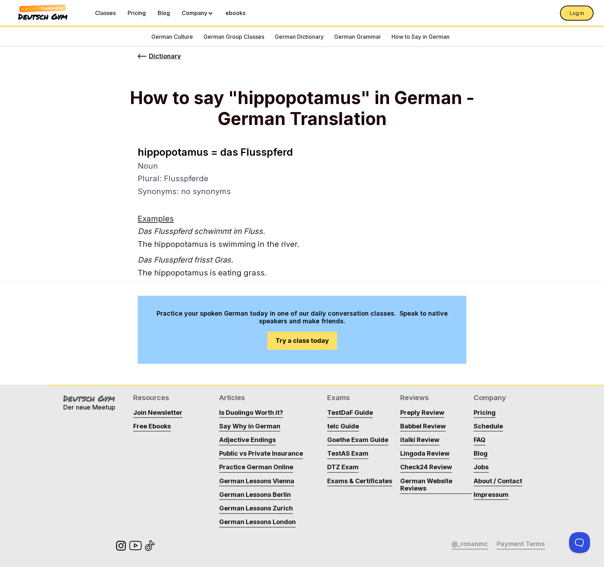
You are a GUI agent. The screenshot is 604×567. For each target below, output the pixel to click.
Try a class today (302, 340)
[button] (198, 13)
